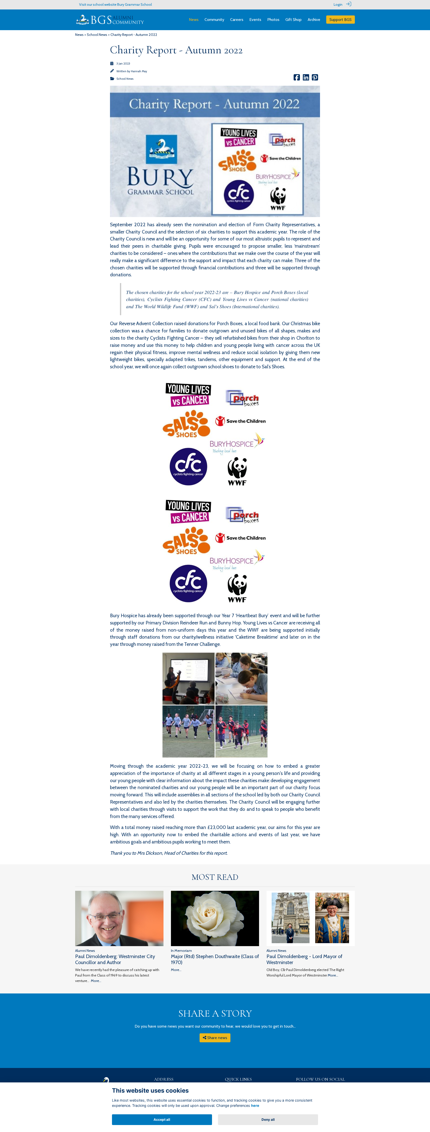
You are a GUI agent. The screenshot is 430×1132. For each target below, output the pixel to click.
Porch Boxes (284, 292)
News (79, 34)
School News (97, 34)
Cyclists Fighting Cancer (172, 299)
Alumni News (85, 950)
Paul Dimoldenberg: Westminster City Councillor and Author (115, 959)
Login (338, 4)
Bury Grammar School (134, 4)
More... (96, 981)
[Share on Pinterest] (315, 78)
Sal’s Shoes (220, 306)
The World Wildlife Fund (159, 306)
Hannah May (139, 71)
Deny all (268, 1120)
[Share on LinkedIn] (306, 78)
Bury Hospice (247, 292)
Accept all (162, 1120)
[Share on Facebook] (297, 78)
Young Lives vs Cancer (246, 299)
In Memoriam (181, 950)
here (255, 1106)
